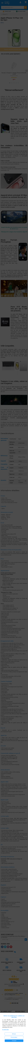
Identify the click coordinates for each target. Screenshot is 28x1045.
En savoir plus (5, 1029)
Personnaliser (14, 1037)
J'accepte (14, 1040)
